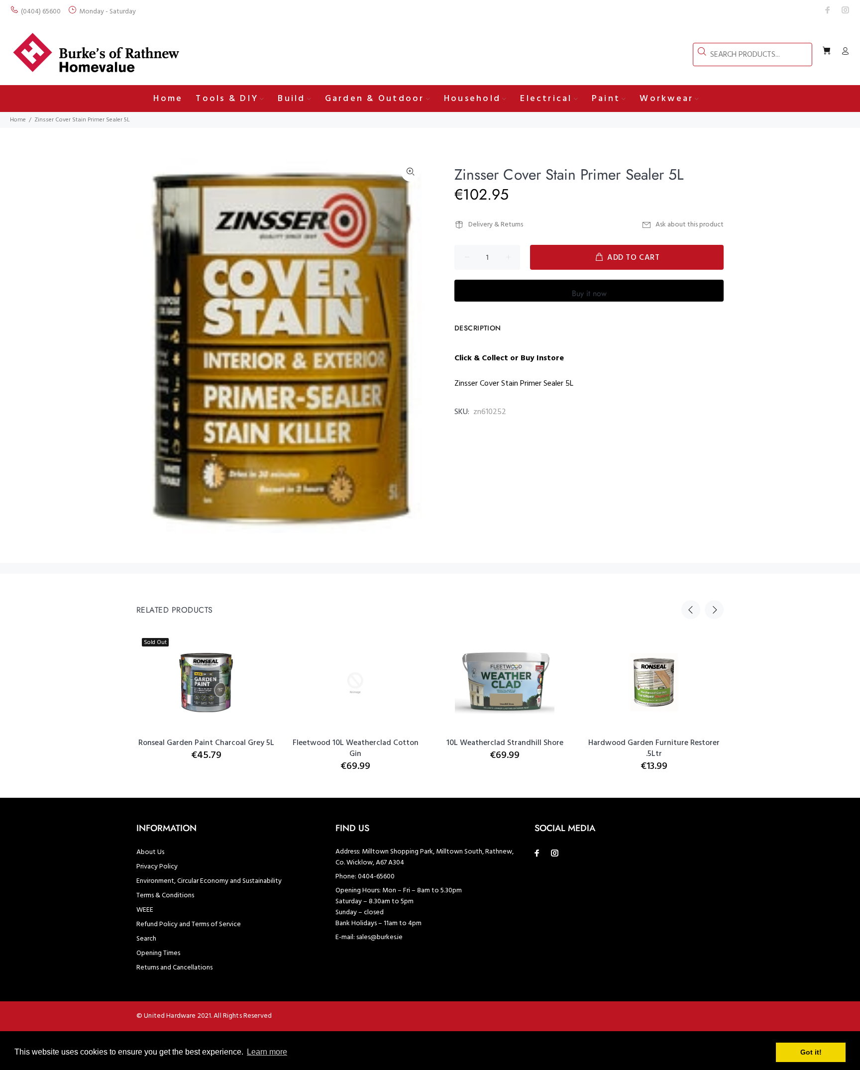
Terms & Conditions (165, 895)
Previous (690, 609)
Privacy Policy (157, 866)
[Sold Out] (206, 683)
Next (714, 609)
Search (146, 939)
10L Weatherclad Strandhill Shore (504, 743)
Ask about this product (689, 224)
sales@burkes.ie (379, 937)
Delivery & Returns (495, 224)
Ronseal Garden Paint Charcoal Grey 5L (206, 743)
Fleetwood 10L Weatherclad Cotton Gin (356, 748)
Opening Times (158, 953)
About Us (150, 852)
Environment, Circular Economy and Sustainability (209, 881)
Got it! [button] (811, 1052)
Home (18, 120)
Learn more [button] (267, 1052)
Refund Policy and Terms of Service (188, 924)
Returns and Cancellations (174, 967)
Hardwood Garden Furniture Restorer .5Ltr (654, 748)
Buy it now (589, 293)
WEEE (144, 910)
